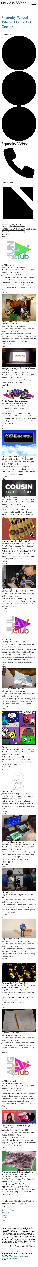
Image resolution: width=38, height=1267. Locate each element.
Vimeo (4, 1220)
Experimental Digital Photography (16, 541)
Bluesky (4, 1218)
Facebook (5, 1215)
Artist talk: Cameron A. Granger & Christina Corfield (16, 323)
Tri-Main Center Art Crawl (13, 689)
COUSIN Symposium (10, 497)
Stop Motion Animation (12, 939)
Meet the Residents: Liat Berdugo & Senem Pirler (17, 1126)
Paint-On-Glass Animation (13, 842)
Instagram (6, 1213)
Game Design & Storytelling (14, 457)
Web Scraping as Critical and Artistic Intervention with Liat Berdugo (18, 1173)
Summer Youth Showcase (12, 1033)
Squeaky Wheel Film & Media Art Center (16, 22)
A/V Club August (9, 1081)
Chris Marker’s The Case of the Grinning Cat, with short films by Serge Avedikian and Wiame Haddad (18, 985)
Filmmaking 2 (8, 892)
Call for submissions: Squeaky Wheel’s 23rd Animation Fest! (18, 369)
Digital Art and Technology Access (16, 401)
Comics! (5, 747)
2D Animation (8, 791)
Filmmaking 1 (8, 589)
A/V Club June (8, 265)
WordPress (22, 1203)
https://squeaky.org (15, 225)
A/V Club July (7, 639)
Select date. (31, 229)
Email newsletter (8, 1210)
